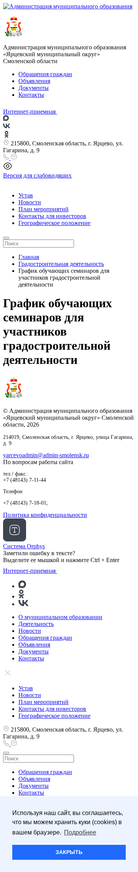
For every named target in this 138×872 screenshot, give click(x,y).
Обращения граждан (45, 74)
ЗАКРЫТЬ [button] (69, 852)
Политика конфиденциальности (45, 515)
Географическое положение (54, 223)
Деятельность (36, 624)
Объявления (34, 81)
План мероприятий (43, 209)
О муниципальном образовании (60, 617)
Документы (33, 88)
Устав (25, 195)
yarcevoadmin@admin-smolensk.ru (46, 455)
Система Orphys (24, 546)
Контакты (31, 94)
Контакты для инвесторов (52, 216)
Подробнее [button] (80, 832)
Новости (29, 202)
